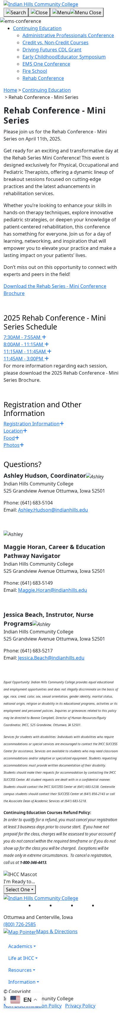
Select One (18, 889)
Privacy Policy (80, 1005)
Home (10, 90)
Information (22, 982)
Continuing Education (37, 28)
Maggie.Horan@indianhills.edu (52, 590)
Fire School (35, 71)
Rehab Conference (43, 78)
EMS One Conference (46, 64)
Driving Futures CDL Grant (52, 49)
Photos (12, 445)
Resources (20, 970)
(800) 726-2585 (20, 924)
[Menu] (77, 12)
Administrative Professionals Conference (68, 35)
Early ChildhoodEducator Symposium (64, 56)
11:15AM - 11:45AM (25, 351)
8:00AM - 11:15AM (24, 344)
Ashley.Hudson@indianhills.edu (53, 510)
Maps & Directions (57, 931)
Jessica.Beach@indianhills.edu (51, 658)
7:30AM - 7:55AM (23, 337)
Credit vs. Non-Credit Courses (56, 42)
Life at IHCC (21, 958)
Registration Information (32, 423)
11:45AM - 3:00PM (24, 358)
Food (9, 438)
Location (13, 431)
